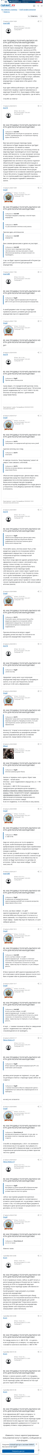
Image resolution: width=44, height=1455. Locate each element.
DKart (5, 746)
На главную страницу (9, 10)
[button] (41, 6)
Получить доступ (18, 1451)
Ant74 (5, 108)
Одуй (5, 190)
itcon (5, 1258)
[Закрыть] (36, 1444)
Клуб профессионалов (27, 10)
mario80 (6, 23)
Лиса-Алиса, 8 (8, 1040)
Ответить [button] (33, 16)
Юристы (7, 12)
